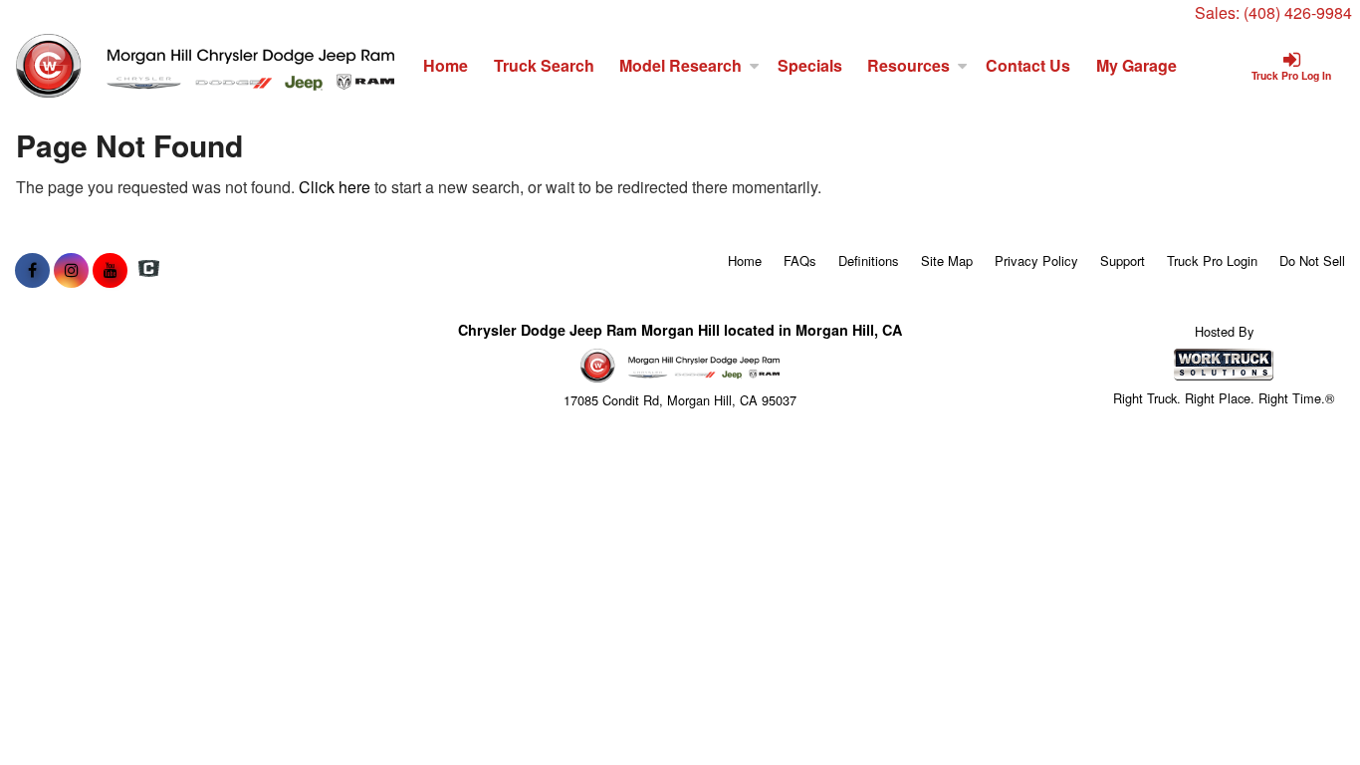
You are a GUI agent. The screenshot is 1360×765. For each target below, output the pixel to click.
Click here (334, 186)
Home (445, 65)
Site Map (947, 260)
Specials (810, 65)
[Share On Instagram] (71, 270)
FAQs (800, 260)
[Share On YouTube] (110, 270)
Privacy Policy (1036, 260)
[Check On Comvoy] (148, 270)
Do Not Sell (1312, 260)
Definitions (868, 260)
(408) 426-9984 (1298, 12)
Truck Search (544, 65)
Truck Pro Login (1212, 260)
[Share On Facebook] (32, 270)
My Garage (1136, 65)
